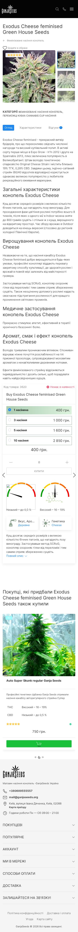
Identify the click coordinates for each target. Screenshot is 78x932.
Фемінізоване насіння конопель (40, 111)
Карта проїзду (17, 807)
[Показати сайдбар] (71, 9)
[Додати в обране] (72, 618)
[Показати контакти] (64, 9)
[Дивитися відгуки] (13, 724)
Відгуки (55, 127)
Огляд (8, 127)
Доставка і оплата (59, 913)
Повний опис (15, 556)
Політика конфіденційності (25, 913)
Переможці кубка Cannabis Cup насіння (29, 115)
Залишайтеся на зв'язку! (27, 898)
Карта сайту (44, 919)
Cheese (57, 525)
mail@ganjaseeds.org (23, 797)
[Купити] (39, 743)
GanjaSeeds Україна (47, 783)
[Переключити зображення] (66, 59)
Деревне (24, 525)
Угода (29, 919)
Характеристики (30, 127)
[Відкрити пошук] (57, 9)
